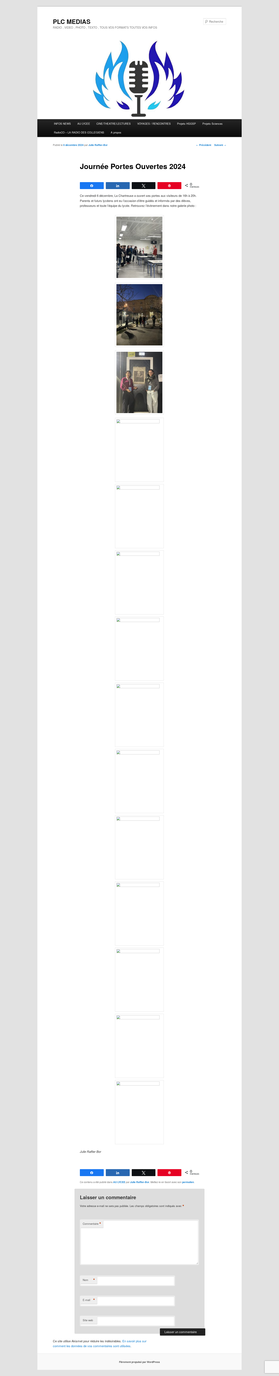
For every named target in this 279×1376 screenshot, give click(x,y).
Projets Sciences (212, 123)
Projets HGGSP (186, 123)
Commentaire (92, 1223)
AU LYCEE (83, 123)
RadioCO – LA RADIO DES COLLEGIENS (79, 132)
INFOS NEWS (62, 123)
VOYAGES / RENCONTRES (154, 123)
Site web (88, 1320)
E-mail (89, 1300)
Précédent (203, 145)
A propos (116, 132)
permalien (188, 1182)
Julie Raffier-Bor (98, 145)
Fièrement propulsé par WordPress (139, 1362)
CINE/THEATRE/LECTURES (113, 123)
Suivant (220, 145)
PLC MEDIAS (71, 21)
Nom (89, 1280)
